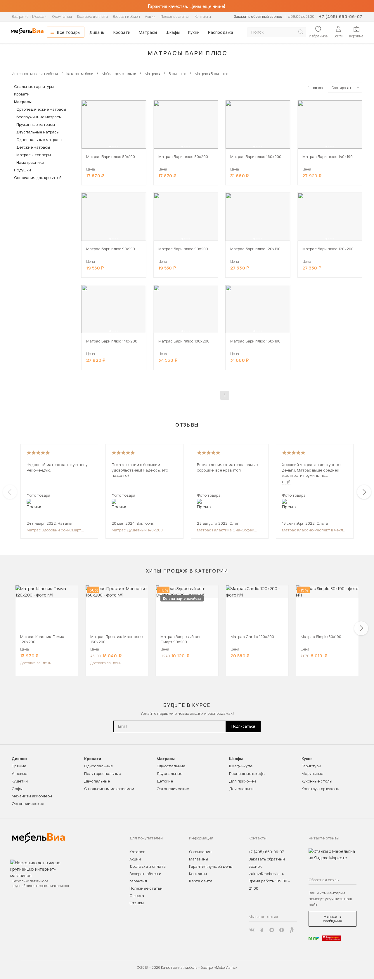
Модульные (312, 773)
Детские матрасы (33, 147)
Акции (150, 16)
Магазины (198, 859)
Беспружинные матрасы (39, 116)
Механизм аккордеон (32, 796)
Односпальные (98, 765)
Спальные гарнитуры (34, 86)
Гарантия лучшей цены (211, 866)
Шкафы (173, 32)
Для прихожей (242, 781)
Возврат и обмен (126, 16)
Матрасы (148, 32)
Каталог (137, 851)
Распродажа (220, 32)
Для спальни (241, 788)
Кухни (194, 32)
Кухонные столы (317, 781)
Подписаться (243, 726)
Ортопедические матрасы (41, 109)
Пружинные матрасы (35, 124)
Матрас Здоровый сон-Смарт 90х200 (54, 530)
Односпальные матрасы (39, 139)
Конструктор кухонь (320, 788)
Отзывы (136, 902)
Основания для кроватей (38, 177)
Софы (17, 788)
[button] (110, 146)
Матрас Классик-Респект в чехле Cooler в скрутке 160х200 (313, 530)
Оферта (136, 895)
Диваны (97, 32)
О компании (62, 16)
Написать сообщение (332, 919)
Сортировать (342, 87)
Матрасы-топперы (33, 154)
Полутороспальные (102, 773)
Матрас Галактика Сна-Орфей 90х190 (225, 530)
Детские (165, 781)
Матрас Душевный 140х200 (137, 530)
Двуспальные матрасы (37, 132)
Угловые (19, 773)
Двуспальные (97, 781)
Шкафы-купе (240, 765)
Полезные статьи (175, 16)
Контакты (203, 16)
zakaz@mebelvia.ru (266, 873)
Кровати (121, 32)
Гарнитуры (311, 765)
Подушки (22, 170)
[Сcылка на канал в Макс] (272, 930)
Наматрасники (30, 162)
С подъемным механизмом (109, 788)
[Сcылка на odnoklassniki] (262, 930)
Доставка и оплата (92, 16)
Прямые (19, 765)
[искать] (300, 32)
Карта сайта (200, 881)
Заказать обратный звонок (258, 16)
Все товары (68, 32)
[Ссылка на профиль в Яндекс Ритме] (291, 930)
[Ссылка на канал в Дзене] (281, 930)
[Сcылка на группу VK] (252, 930)
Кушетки (20, 781)
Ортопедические (28, 803)
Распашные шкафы (247, 773)
